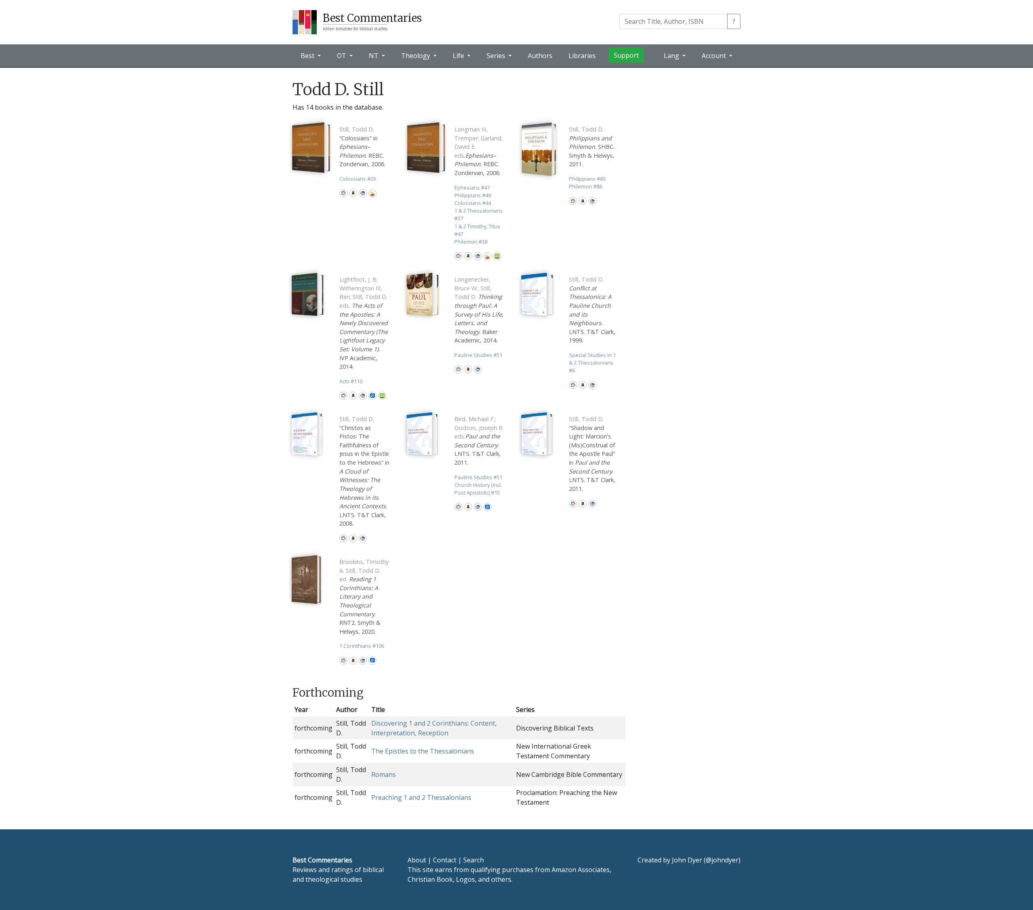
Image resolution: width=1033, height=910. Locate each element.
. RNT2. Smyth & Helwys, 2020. (364, 596)
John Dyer (687, 860)
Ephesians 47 (472, 187)
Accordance (372, 193)
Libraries (582, 55)
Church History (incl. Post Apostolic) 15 (478, 488)
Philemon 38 (470, 241)
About (417, 860)
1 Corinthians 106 (361, 645)
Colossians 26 (357, 178)
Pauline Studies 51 (478, 355)
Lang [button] (672, 55)
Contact (444, 860)
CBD (363, 193)
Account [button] (715, 55)
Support (626, 55)
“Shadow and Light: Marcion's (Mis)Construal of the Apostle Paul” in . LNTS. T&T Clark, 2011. (592, 454)
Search (473, 860)
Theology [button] (416, 55)
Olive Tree (497, 256)
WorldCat (343, 193)
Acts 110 (350, 381)
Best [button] (308, 55)
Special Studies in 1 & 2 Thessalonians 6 (592, 362)
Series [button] (497, 55)
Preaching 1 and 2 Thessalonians (421, 797)
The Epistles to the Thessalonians (422, 751)
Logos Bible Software (372, 396)
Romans (383, 774)
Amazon (353, 193)
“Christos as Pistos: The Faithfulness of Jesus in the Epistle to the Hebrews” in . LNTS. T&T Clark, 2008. (364, 471)
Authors (540, 55)
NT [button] (374, 55)
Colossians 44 (472, 203)
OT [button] (342, 55)
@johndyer (722, 860)
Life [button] (459, 55)
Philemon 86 (585, 186)
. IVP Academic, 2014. (363, 323)
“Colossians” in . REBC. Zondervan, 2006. (362, 146)
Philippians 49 (472, 195)
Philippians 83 (587, 178)
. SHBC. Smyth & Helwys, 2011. (592, 146)
